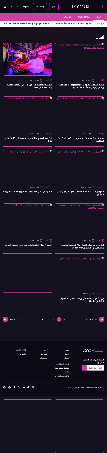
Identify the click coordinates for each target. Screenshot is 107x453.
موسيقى (67, 17)
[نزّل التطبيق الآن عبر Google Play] (4, 387)
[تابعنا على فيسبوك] (14, 387)
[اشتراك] (84, 368)
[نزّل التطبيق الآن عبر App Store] (9, 387)
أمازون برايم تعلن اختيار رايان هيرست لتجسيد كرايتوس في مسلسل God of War (82, 246)
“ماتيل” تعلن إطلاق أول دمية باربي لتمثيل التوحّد (28, 245)
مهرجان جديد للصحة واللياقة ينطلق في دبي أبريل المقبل (80, 193)
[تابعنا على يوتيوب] (24, 387)
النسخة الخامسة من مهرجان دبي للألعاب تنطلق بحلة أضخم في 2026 (29, 86)
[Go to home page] (87, 6)
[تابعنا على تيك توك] (28, 387)
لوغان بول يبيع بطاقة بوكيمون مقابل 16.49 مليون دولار (28, 139)
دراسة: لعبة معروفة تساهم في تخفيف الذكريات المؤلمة (81, 139)
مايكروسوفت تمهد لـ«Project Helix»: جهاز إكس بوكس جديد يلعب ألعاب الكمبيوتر (81, 86)
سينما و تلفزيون (83, 17)
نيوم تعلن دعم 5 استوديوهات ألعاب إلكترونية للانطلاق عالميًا (82, 300)
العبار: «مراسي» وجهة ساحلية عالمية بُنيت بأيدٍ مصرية (29, 23)
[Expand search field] (11, 6)
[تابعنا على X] (19, 387)
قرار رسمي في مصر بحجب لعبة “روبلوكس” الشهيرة (27, 191)
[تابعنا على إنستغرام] (33, 387)
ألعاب (98, 17)
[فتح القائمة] (4, 6)
